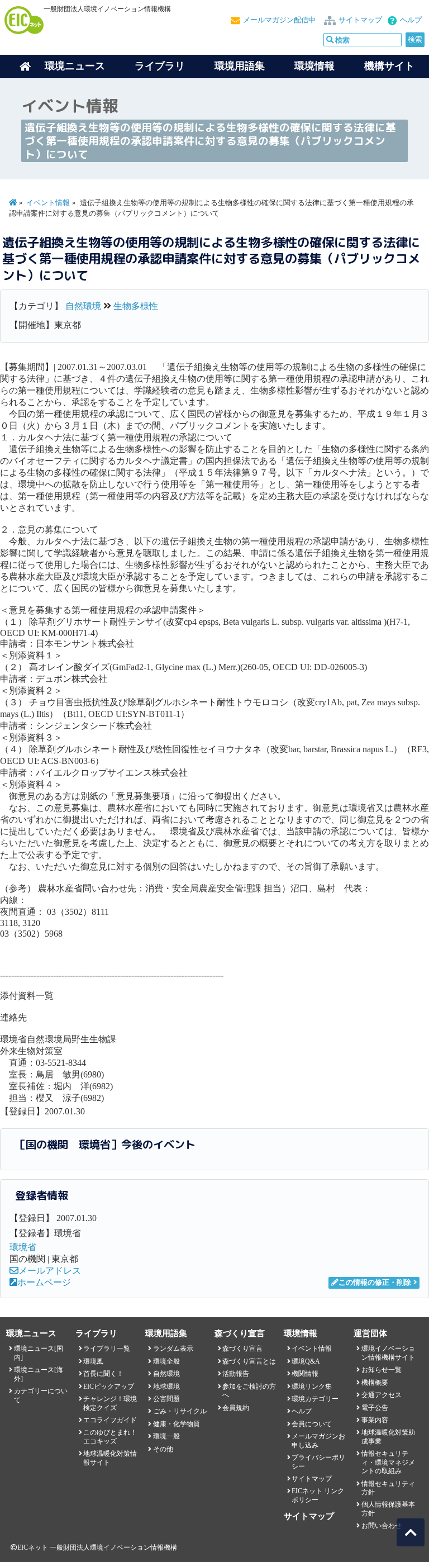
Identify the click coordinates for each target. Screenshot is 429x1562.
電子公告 (374, 1408)
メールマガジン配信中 (279, 20)
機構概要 (374, 1383)
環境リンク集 (312, 1386)
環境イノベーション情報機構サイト (388, 1353)
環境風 (93, 1361)
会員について (312, 1424)
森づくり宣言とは (249, 1361)
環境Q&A (306, 1361)
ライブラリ (160, 66)
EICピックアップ (108, 1386)
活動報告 (235, 1374)
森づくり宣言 (242, 1348)
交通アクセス (381, 1395)
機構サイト (389, 66)
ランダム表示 (173, 1348)
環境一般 (166, 1436)
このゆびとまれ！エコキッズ (110, 1436)
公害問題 (166, 1399)
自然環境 (83, 306)
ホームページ (44, 1282)
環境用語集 (239, 66)
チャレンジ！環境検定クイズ (110, 1403)
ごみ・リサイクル (180, 1411)
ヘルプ (411, 20)
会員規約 (235, 1408)
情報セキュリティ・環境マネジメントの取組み (388, 1462)
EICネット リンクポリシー (318, 1495)
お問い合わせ (381, 1526)
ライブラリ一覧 (106, 1348)
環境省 (22, 1247)
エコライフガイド (110, 1420)
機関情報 (305, 1374)
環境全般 (166, 1361)
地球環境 (166, 1386)
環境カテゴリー (315, 1399)
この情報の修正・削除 (375, 1282)
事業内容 (374, 1420)
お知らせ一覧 (381, 1370)
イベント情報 (48, 203)
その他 (163, 1449)
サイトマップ (360, 20)
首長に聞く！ (103, 1374)
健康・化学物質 (176, 1424)
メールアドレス (49, 1270)
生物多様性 (135, 306)
